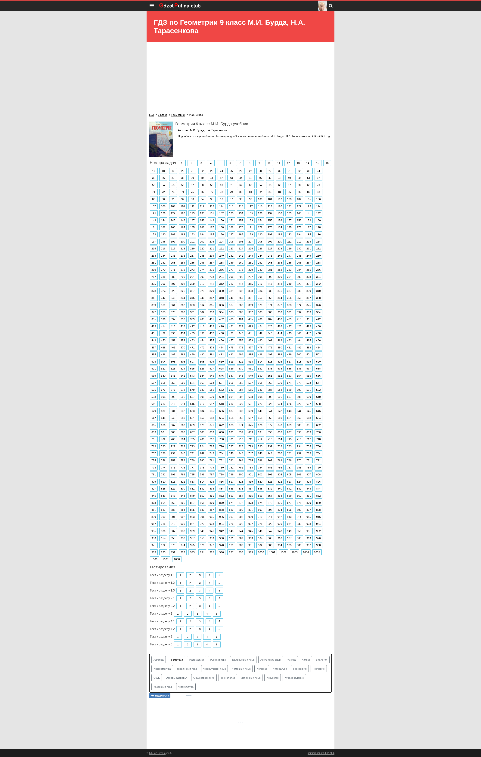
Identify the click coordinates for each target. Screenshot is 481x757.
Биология (321, 659)
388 (260, 312)
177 (308, 227)
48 (279, 177)
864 (163, 502)
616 (202, 403)
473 (211, 347)
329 (211, 290)
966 (280, 538)
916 (318, 516)
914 (299, 516)
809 (153, 481)
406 (260, 319)
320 (299, 283)
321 (308, 283)
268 (318, 262)
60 (221, 185)
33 (308, 170)
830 (183, 488)
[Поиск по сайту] (330, 6)
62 (240, 185)
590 (299, 389)
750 (280, 453)
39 (192, 177)
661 (289, 417)
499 (289, 354)
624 (280, 403)
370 (260, 305)
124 (318, 206)
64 (260, 185)
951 (308, 531)
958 (202, 538)
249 (308, 255)
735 (308, 446)
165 (192, 227)
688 (202, 432)
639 (250, 410)
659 (270, 417)
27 (250, 170)
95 (211, 199)
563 (211, 382)
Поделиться (162, 695)
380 (183, 312)
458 (241, 340)
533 (270, 368)
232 (318, 248)
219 (192, 248)
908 (241, 516)
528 (221, 368)
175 (289, 227)
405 (250, 319)
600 (221, 396)
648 (163, 417)
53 (153, 185)
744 (221, 453)
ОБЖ (157, 677)
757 (173, 460)
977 (211, 545)
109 (173, 206)
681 (308, 425)
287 (153, 276)
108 (163, 206)
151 (231, 220)
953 (153, 538)
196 (318, 234)
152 (241, 220)
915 (308, 516)
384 (221, 312)
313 (231, 283)
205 (231, 241)
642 (280, 410)
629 (153, 410)
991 (173, 552)
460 (260, 340)
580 (202, 389)
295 (231, 276)
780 (221, 467)
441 (250, 333)
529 (231, 368)
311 (212, 283)
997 (231, 552)
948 (280, 531)
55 (173, 185)
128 (183, 213)
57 (192, 185)
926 (241, 523)
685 (173, 432)
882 (163, 509)
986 (299, 545)
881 (153, 509)
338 (299, 290)
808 (318, 474)
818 (241, 481)
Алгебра (159, 659)
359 (153, 305)
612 (163, 403)
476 (241, 347)
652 (202, 417)
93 (192, 199)
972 (163, 545)
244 (260, 255)
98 (240, 199)
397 (173, 319)
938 (183, 531)
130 (202, 213)
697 (289, 432)
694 (260, 432)
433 (173, 333)
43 (231, 177)
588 (280, 389)
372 (280, 305)
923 (211, 523)
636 (221, 410)
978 (221, 545)
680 (299, 425)
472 (202, 347)
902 (183, 516)
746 (241, 453)
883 (173, 509)
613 (173, 403)
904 (202, 516)
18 (163, 170)
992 (183, 552)
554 (299, 375)
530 (241, 368)
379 (173, 312)
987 (308, 545)
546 (221, 375)
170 (241, 227)
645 (308, 410)
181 (173, 234)
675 (250, 425)
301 (289, 276)
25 (231, 170)
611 (153, 403)
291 (192, 276)
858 (280, 495)
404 (241, 319)
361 (173, 305)
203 (211, 241)
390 (280, 312)
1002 (284, 552)
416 (183, 326)
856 (260, 495)
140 (299, 213)
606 (280, 396)
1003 (295, 552)
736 (318, 446)
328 (202, 290)
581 (211, 389)
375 (308, 305)
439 (231, 333)
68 (299, 185)
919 (173, 523)
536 (299, 368)
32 (299, 170)
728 (241, 446)
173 (270, 227)
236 (183, 255)
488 (183, 354)
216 (163, 248)
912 (280, 516)
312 (221, 283)
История (261, 668)
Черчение (319, 668)
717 (308, 439)
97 (231, 199)
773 (153, 467)
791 (153, 474)
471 (192, 347)
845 (153, 495)
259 (231, 262)
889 (231, 509)
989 (153, 552)
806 (299, 474)
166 (202, 227)
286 (318, 269)
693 (250, 432)
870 (221, 502)
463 (289, 340)
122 (299, 206)
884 (183, 509)
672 (221, 425)
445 (289, 333)
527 (211, 368)
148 (202, 220)
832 (202, 488)
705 (192, 439)
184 (202, 234)
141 (308, 213)
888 (221, 509)
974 (183, 545)
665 (153, 425)
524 (183, 368)
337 (289, 290)
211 (289, 241)
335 (270, 290)
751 (289, 453)
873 (250, 502)
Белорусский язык (243, 659)
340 (318, 290)
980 (241, 545)
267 (308, 262)
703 (173, 439)
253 (173, 262)
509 (211, 361)
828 (163, 488)
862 (318, 495)
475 (231, 347)
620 (241, 403)
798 (221, 474)
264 (280, 262)
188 (241, 234)
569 (270, 382)
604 (260, 396)
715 (289, 439)
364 (202, 305)
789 (308, 467)
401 (211, 319)
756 (163, 460)
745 (231, 453)
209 (270, 241)
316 (260, 283)
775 (173, 467)
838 (260, 488)
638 (241, 410)
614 (183, 403)
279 (250, 269)
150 (221, 220)
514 (260, 361)
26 (240, 170)
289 (173, 276)
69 (308, 185)
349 (231, 297)
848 (183, 495)
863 (153, 502)
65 (270, 185)
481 (289, 347)
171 (250, 227)
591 (308, 389)
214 (318, 241)
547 (231, 375)
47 (270, 177)
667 (173, 425)
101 (270, 199)
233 (153, 255)
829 (173, 488)
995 (211, 552)
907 (231, 516)
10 (269, 163)
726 (221, 446)
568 (260, 382)
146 (183, 220)
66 (279, 185)
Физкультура (186, 686)
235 (173, 255)
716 (299, 439)
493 (231, 354)
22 (202, 170)
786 (280, 467)
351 (250, 297)
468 (163, 347)
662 (299, 417)
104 (299, 199)
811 (173, 481)
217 (173, 248)
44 (240, 177)
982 (260, 545)
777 (192, 467)
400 (202, 319)
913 (289, 516)
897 (308, 509)
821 (270, 481)
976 (202, 545)
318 (280, 283)
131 (211, 213)
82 (260, 191)
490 (202, 354)
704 (183, 439)
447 (308, 333)
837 (250, 488)
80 (240, 191)
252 (163, 262)
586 (260, 389)
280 (260, 269)
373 (289, 305)
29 (270, 170)
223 (231, 248)
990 (163, 552)
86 (299, 191)
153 (250, 220)
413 (153, 326)
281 (270, 269)
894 (280, 509)
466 (318, 340)
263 (270, 262)
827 (153, 488)
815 (211, 481)
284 (299, 269)
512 (241, 361)
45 (250, 177)
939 (192, 531)
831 (192, 488)
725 (211, 446)
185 (211, 234)
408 (280, 319)
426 (280, 326)
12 (288, 163)
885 (192, 509)
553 (289, 375)
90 (163, 199)
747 (250, 453)
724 (202, 446)
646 (318, 410)
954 (163, 538)
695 (270, 432)
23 (211, 170)
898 (318, 509)
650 (183, 417)
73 (173, 191)
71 (153, 191)
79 (231, 191)
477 (250, 347)
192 (280, 234)
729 (250, 446)
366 (221, 305)
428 (299, 326)
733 (289, 446)
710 (241, 439)
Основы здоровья (176, 677)
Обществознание (204, 677)
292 (202, 276)
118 (260, 206)
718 (318, 439)
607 (289, 396)
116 (241, 206)
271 (173, 269)
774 (163, 467)
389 (270, 312)
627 (308, 403)
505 (173, 361)
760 (202, 460)
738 (163, 453)
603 (250, 396)
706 (202, 439)
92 (182, 199)
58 (202, 185)
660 (280, 417)
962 (241, 538)
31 (289, 170)
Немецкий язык (241, 668)
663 (308, 417)
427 (289, 326)
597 (192, 396)
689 (211, 432)
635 (211, 410)
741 (192, 453)
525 (192, 368)
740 (183, 453)
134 (241, 213)
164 (183, 227)
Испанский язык (250, 677)
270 (163, 269)
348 (221, 297)
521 (153, 368)
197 (153, 241)
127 (173, 213)
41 (211, 177)
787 (289, 467)
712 (260, 439)
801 (250, 474)
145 (173, 220)
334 (260, 290)
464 (299, 340)
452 (183, 340)
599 (211, 396)
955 (173, 538)
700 (318, 432)
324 (163, 290)
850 (202, 495)
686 (183, 432)
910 (260, 516)
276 (221, 269)
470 (183, 347)
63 (250, 185)
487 (173, 354)
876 (280, 502)
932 (299, 523)
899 (153, 516)
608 (299, 396)
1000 (261, 552)
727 (231, 446)
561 (192, 382)
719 (153, 446)
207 (250, 241)
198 (163, 241)
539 (153, 375)
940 (202, 531)
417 (192, 326)
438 (221, 333)
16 (327, 163)
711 (250, 439)
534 (280, 368)
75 (192, 191)
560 (183, 382)
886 (202, 509)
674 (241, 425)
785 (270, 467)
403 (231, 319)
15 (317, 163)
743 (211, 453)
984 (280, 545)
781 (231, 467)
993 (192, 552)
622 (260, 403)
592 (318, 389)
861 (308, 495)
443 (270, 333)
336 (280, 290)
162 (163, 227)
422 (241, 326)
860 (299, 495)
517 (289, 361)
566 (241, 382)
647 (153, 417)
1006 (154, 559)
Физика (291, 659)
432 (163, 333)
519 (308, 361)
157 (289, 220)
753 (308, 453)
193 (289, 234)
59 (211, 185)
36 (163, 177)
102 (280, 199)
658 (260, 417)
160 (318, 220)
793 (173, 474)
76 (202, 191)
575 (153, 389)
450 (163, 340)
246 (280, 255)
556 (318, 375)
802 (260, 474)
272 (183, 269)
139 (289, 213)
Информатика (162, 668)
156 (280, 220)
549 (250, 375)
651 (192, 417)
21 (192, 170)
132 (221, 213)
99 (250, 199)
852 (221, 495)
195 (308, 234)
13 (298, 163)
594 (163, 396)
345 (192, 297)
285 (308, 269)
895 (289, 509)
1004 (306, 552)
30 (279, 170)
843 (308, 488)
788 (299, 467)
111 (192, 206)
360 (163, 305)
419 (211, 326)
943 (231, 531)
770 (299, 460)
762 (221, 460)
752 (299, 453)
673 (231, 425)
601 (231, 396)
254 (183, 262)
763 (231, 460)
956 (183, 538)
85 (289, 191)
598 (202, 396)
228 (280, 248)
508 (202, 361)
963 (250, 538)
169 (231, 227)
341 (153, 297)
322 (318, 283)
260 (241, 262)
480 (280, 347)
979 (231, 545)
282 (280, 269)
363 (192, 305)
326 (183, 290)
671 (211, 425)
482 (299, 347)
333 (250, 290)
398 (183, 319)
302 (299, 276)
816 (221, 481)
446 (299, 333)
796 (202, 474)
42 (221, 177)
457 (231, 340)
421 (231, 326)
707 (211, 439)
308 (183, 283)
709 (231, 439)
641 (270, 410)
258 (221, 262)
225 (250, 248)
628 (318, 403)
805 (289, 474)
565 (231, 382)
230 (299, 248)
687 (192, 432)
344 (183, 297)
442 (260, 333)
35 (153, 177)
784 (260, 467)
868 (202, 502)
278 (241, 269)
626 (299, 403)
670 (202, 425)
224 (241, 248)
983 (270, 545)
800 (241, 474)
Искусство (272, 677)
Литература (280, 668)
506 (183, 361)
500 (299, 354)
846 (163, 495)
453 (192, 340)
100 (260, 199)
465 (308, 340)
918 (163, 523)
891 (250, 509)
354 (280, 297)
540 (163, 375)
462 (280, 340)
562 (202, 382)
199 (173, 241)
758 (183, 460)
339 (308, 290)
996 (221, 552)
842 (299, 488)
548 (241, 375)
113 (212, 206)
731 (270, 446)
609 (308, 396)
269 (153, 269)
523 (173, 368)
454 (202, 340)
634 (202, 410)
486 (163, 354)
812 (183, 481)
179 (153, 234)
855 (250, 495)
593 (153, 396)
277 (231, 269)
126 (163, 213)
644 (299, 410)
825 (308, 481)
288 (163, 276)
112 (202, 206)
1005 (317, 552)
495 (250, 354)
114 (221, 206)
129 (192, 213)
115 (231, 206)
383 (211, 312)
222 (221, 248)
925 (231, 523)
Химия (306, 659)
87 (308, 191)
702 (163, 439)
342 (163, 297)
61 (231, 185)
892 (260, 509)
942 (221, 531)
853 (231, 495)
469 (173, 347)
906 (221, 516)
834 (221, 488)
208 (260, 241)
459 (250, 340)
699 (308, 432)
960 (221, 538)
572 (299, 382)
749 (270, 453)
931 (289, 523)
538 (318, 368)
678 (280, 425)
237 (192, 255)
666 (163, 425)
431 (153, 333)
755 (153, 460)
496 (260, 354)
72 (163, 191)
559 (173, 382)
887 (211, 509)
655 (231, 417)
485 (153, 354)
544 (202, 375)
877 (289, 502)
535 (289, 368)
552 (280, 375)
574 (318, 382)
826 (318, 481)
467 (153, 347)
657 (250, 417)
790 (318, 467)
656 (241, 417)
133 (231, 213)
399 (192, 319)
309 (192, 283)
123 (308, 206)
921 (192, 523)
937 (173, 531)
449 (153, 340)
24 (221, 170)
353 (270, 297)
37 (173, 177)
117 (250, 206)
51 (308, 177)
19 (173, 170)
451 (173, 340)
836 (241, 488)
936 (163, 531)
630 (163, 410)
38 (182, 177)
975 (192, 545)
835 (231, 488)
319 (289, 283)
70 (318, 185)
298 (260, 276)
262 (260, 262)
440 (241, 333)
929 (270, 523)
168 (221, 227)
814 (202, 481)
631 (173, 410)
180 (163, 234)
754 (318, 453)
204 (221, 241)
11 (278, 163)
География (300, 668)
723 (192, 446)
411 (309, 319)
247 (289, 255)
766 (260, 460)
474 (221, 347)
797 (211, 474)
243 (250, 255)
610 (318, 396)
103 (289, 199)
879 (308, 502)
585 (250, 389)
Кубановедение (294, 677)
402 (221, 319)
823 (289, 481)
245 (270, 255)
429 (308, 326)
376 (318, 305)
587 (270, 389)
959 (211, 538)
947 (270, 531)
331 (231, 290)
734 (299, 446)
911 (270, 516)
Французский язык (214, 668)
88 (318, 191)
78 (221, 191)
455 (211, 340)
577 (173, 389)
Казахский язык (163, 686)
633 (192, 410)
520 (318, 361)
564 (221, 382)
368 (241, 305)
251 (153, 262)
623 (270, 403)
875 (270, 502)
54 (163, 185)
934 (318, 523)
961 (231, 538)
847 (173, 495)
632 (183, 410)
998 (241, 552)
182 (183, 234)
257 (211, 262)
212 (299, 241)
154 (260, 220)
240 (221, 255)
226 (260, 248)
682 (318, 425)
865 (173, 502)
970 (318, 538)
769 (289, 460)
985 (289, 545)
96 (221, 199)
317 (270, 283)
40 (202, 177)
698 (299, 432)
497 (270, 354)
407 (270, 319)
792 (163, 474)
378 (163, 312)
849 (192, 495)
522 (163, 368)
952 (318, 531)
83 (270, 191)
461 (270, 340)
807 (308, 474)
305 (153, 283)
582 (221, 389)
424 (260, 326)
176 (299, 227)
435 (192, 333)
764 (241, 460)
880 (318, 502)
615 (192, 403)
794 (183, 474)
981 (250, 545)
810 (163, 481)
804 (280, 474)
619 (231, 403)
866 (183, 502)
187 (231, 234)
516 (280, 361)
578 (183, 389)
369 (250, 305)
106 (318, 199)
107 (153, 206)
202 (202, 241)
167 (211, 227)
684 (163, 432)
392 (299, 312)
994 (202, 552)
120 (280, 206)
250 (318, 255)
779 (211, 467)
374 (299, 305)
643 (289, 410)
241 (231, 255)
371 (270, 305)
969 (308, 538)
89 (153, 199)
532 (260, 368)
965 (270, 538)
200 (183, 241)
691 (231, 432)
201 (192, 241)
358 (318, 297)
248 (299, 255)
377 (153, 312)
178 (318, 227)
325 (173, 290)
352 (260, 297)
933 (308, 523)
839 (270, 488)
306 (163, 283)
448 (318, 333)
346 (202, 297)
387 (250, 312)
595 (173, 396)
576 (163, 389)
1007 (166, 559)
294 (221, 276)
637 (231, 410)
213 (308, 241)
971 (153, 545)
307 (173, 283)
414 (163, 326)
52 (318, 177)
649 (173, 417)
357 (308, 297)
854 (241, 495)
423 (250, 326)
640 (260, 410)
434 (183, 333)
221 (211, 248)
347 (211, 297)
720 (163, 446)
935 (153, 531)
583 (231, 389)
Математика (196, 659)
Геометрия (176, 659)
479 (270, 347)
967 (289, 538)
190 (260, 234)
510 (221, 361)
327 (192, 290)
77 (211, 191)
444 (280, 333)
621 (250, 403)
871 (231, 502)
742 (202, 453)
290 (183, 276)
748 (260, 453)
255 (192, 262)
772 (318, 460)
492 (221, 354)
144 (163, 220)
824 (299, 481)
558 (163, 382)
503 (153, 361)
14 (307, 163)
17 (153, 170)
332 (241, 290)
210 (280, 241)
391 (289, 312)
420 (221, 326)
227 (270, 248)
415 (173, 326)
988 (318, 545)
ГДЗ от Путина (157, 753)
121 (289, 206)
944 (241, 531)
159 (308, 220)
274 (202, 269)
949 (289, 531)
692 (241, 432)
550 (260, 375)
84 (279, 191)
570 (280, 382)
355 (289, 297)
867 (192, 502)
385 (231, 312)
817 (231, 481)
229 (289, 248)
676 (260, 425)
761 (211, 460)
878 (299, 502)
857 (270, 495)
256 (202, 262)
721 (173, 446)
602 (241, 396)
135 (250, 213)
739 (173, 453)
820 (260, 481)
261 (250, 262)
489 (192, 354)
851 (211, 495)
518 (299, 361)
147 (192, 220)
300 (280, 276)
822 (280, 481)
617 (211, 403)
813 (192, 481)
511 (231, 361)
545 (211, 375)
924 (221, 523)
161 (153, 227)
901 (173, 516)
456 (221, 340)
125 (153, 213)
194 (299, 234)
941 (211, 531)
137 (270, 213)
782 (241, 467)
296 (241, 276)
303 (308, 276)
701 (153, 439)
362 (183, 305)
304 (318, 276)
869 (211, 502)
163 (173, 227)
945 (250, 531)
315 (250, 283)
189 (250, 234)
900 (163, 516)
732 (280, 446)
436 (202, 333)
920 (183, 523)
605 (270, 396)
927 (250, 523)
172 (260, 227)
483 (308, 347)
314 (241, 283)
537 (308, 368)
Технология (228, 677)
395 (153, 319)
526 (202, 368)
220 (202, 248)
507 (192, 361)
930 (280, 523)
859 (289, 495)
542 (183, 375)
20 (182, 170)
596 (183, 396)
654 (221, 417)
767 (270, 460)
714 (280, 439)
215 (153, 248)
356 (299, 297)
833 (211, 488)
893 (270, 509)
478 (260, 347)
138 (280, 213)
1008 (177, 559)
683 (153, 432)
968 (299, 538)
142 (318, 213)
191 (270, 234)
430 (318, 326)
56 (182, 185)
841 (289, 488)
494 (241, 354)
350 (241, 297)
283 (289, 269)
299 (270, 276)
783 (250, 467)
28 (260, 170)
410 (299, 319)
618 (221, 403)
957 (192, 538)
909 (250, 516)
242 (241, 255)
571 (289, 382)
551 (270, 375)
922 (202, 523)
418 (202, 326)
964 (260, 538)
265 (289, 262)
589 (289, 389)
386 (241, 312)
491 (211, 354)
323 (153, 290)
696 (280, 432)
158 (299, 220)
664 (318, 417)
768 (280, 460)
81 (250, 191)
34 (318, 170)
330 (221, 290)
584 (241, 389)
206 (241, 241)
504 (163, 361)
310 (202, 283)
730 (260, 446)
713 (270, 439)
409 (289, 319)
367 (231, 305)
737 (153, 453)
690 (221, 432)
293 (211, 276)
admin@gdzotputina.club (321, 753)
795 (192, 474)
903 (192, 516)
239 (211, 255)
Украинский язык (187, 668)
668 (183, 425)
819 (250, 481)
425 (270, 326)
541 (173, 375)
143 (153, 220)
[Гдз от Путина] (180, 6)
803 (270, 474)
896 (299, 509)
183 (192, 234)
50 (299, 177)
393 (308, 312)
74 (182, 191)
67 (289, 185)
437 (211, 333)
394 (318, 312)
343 (173, 297)
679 (289, 425)
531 (250, 368)
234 (163, 255)
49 (289, 177)
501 (308, 354)
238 (202, 255)
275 (211, 269)
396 (163, 319)
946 (260, 531)
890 (241, 509)
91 (173, 199)
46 (260, 177)
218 (183, 248)
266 (299, 262)
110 (183, 206)
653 (211, 417)
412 (318, 319)
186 (221, 234)
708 (221, 439)
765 (250, 460)
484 (318, 347)
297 (250, 276)
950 (299, 531)
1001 (272, 552)
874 (260, 502)
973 (173, 545)
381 (192, 312)
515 (270, 361)
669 (192, 425)
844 (318, 488)
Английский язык (270, 659)
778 (202, 467)
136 (260, 213)
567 (250, 382)
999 (250, 552)
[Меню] (152, 6)
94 (202, 199)
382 (202, 312)
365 (211, 305)
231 (308, 248)
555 (308, 375)
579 (192, 389)
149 (211, 220)
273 (192, 269)
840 (280, 488)
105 (308, 199)
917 (153, 523)
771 (308, 460)
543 (192, 375)
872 (241, 502)
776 (183, 467)
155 (270, 220)
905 (211, 516)
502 (318, 354)
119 (270, 206)
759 (192, 460)
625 (289, 403)
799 (231, 474)
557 (153, 382)
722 (183, 446)
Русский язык (218, 659)
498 (280, 354)
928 (260, 523)
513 (250, 361)
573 (308, 382)
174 (280, 227)
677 (270, 425)
